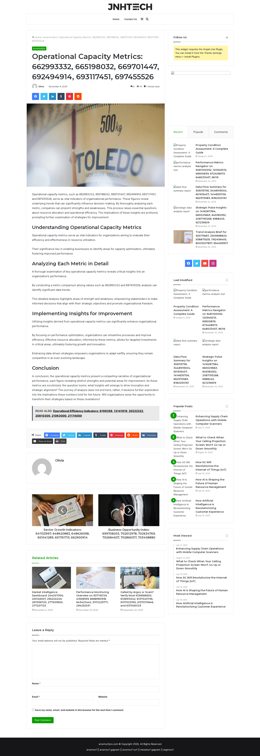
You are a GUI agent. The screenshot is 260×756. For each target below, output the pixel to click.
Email (36, 696)
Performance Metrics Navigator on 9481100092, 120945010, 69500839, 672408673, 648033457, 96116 (211, 170)
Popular (198, 132)
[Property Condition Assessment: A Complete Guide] (183, 150)
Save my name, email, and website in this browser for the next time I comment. (79, 710)
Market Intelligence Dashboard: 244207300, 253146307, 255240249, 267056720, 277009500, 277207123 (48, 599)
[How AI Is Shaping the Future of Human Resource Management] (183, 487)
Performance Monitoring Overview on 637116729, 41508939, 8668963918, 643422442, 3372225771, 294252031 (92, 599)
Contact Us (130, 19)
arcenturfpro (50, 37)
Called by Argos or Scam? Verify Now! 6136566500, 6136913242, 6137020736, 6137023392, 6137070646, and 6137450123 (137, 599)
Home (116, 19)
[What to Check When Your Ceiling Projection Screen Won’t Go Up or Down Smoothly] (183, 447)
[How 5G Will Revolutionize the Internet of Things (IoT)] (183, 467)
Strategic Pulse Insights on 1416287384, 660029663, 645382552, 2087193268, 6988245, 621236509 (211, 215)
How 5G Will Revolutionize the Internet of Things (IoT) (211, 466)
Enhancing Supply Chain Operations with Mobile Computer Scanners (212, 420)
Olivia (41, 86)
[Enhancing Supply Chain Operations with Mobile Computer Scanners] (183, 424)
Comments (221, 132)
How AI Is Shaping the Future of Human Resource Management (211, 483)
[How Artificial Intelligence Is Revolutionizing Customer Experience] (183, 508)
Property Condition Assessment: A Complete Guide (212, 149)
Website (102, 696)
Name (36, 683)
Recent (178, 132)
